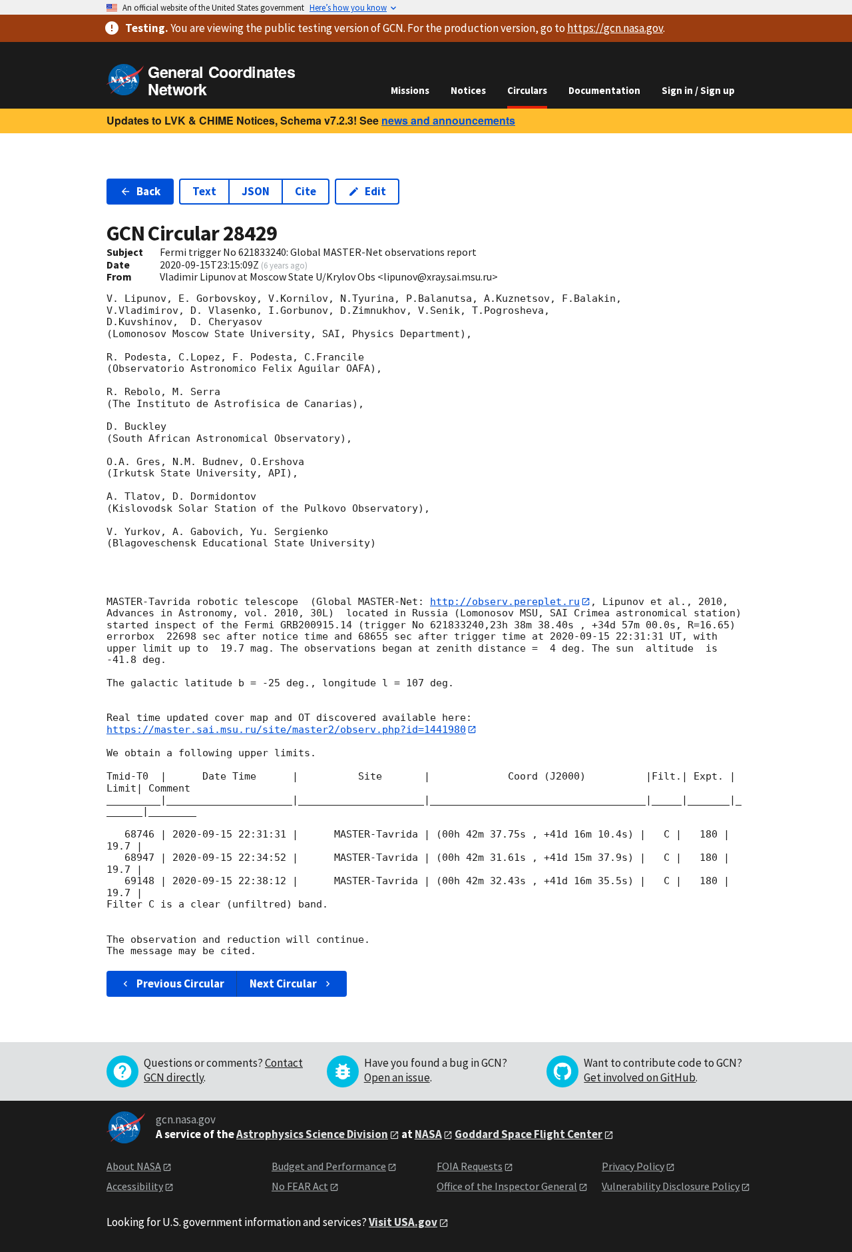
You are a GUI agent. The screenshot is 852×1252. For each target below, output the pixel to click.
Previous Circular (180, 983)
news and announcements (448, 120)
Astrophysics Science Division (312, 1134)
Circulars (527, 90)
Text (204, 191)
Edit (375, 191)
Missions (410, 90)
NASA (428, 1134)
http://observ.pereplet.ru (505, 602)
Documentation (604, 90)
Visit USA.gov (403, 1222)
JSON (256, 191)
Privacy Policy (633, 1166)
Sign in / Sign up (698, 90)
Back (148, 191)
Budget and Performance (329, 1166)
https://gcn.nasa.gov (615, 28)
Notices (468, 90)
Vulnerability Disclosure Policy (671, 1186)
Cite (305, 191)
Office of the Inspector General (507, 1186)
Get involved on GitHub (640, 1077)
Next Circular (283, 983)
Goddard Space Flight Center (528, 1134)
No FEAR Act (300, 1186)
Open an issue (397, 1077)
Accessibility (134, 1186)
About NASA (133, 1166)
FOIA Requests (470, 1166)
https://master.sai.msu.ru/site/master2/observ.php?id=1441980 (286, 730)
